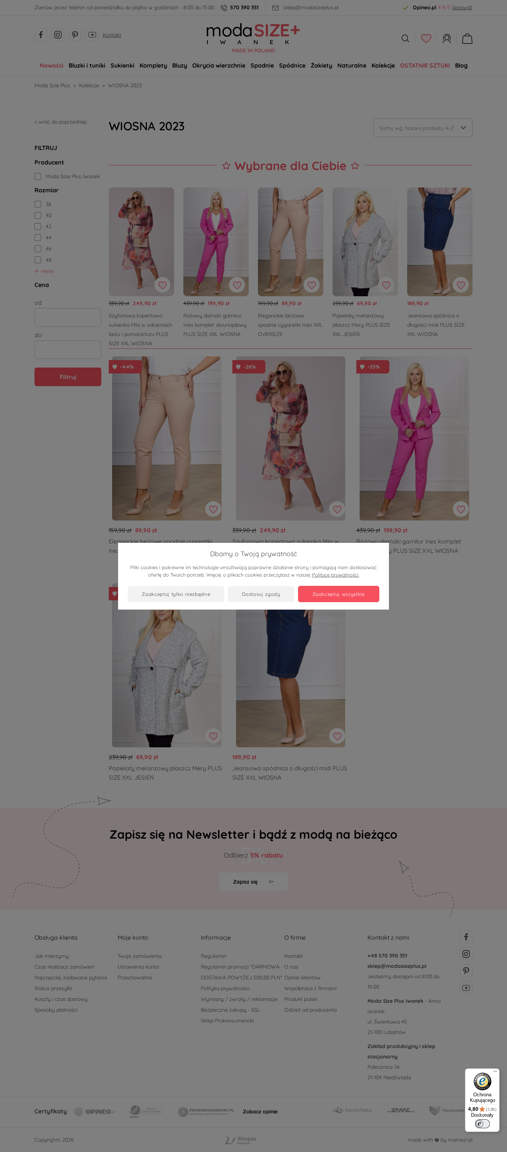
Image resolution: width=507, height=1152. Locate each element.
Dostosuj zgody (261, 594)
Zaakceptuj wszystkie (339, 594)
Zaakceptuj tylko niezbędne (176, 594)
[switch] (482, 1123)
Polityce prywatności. (335, 575)
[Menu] (495, 1072)
